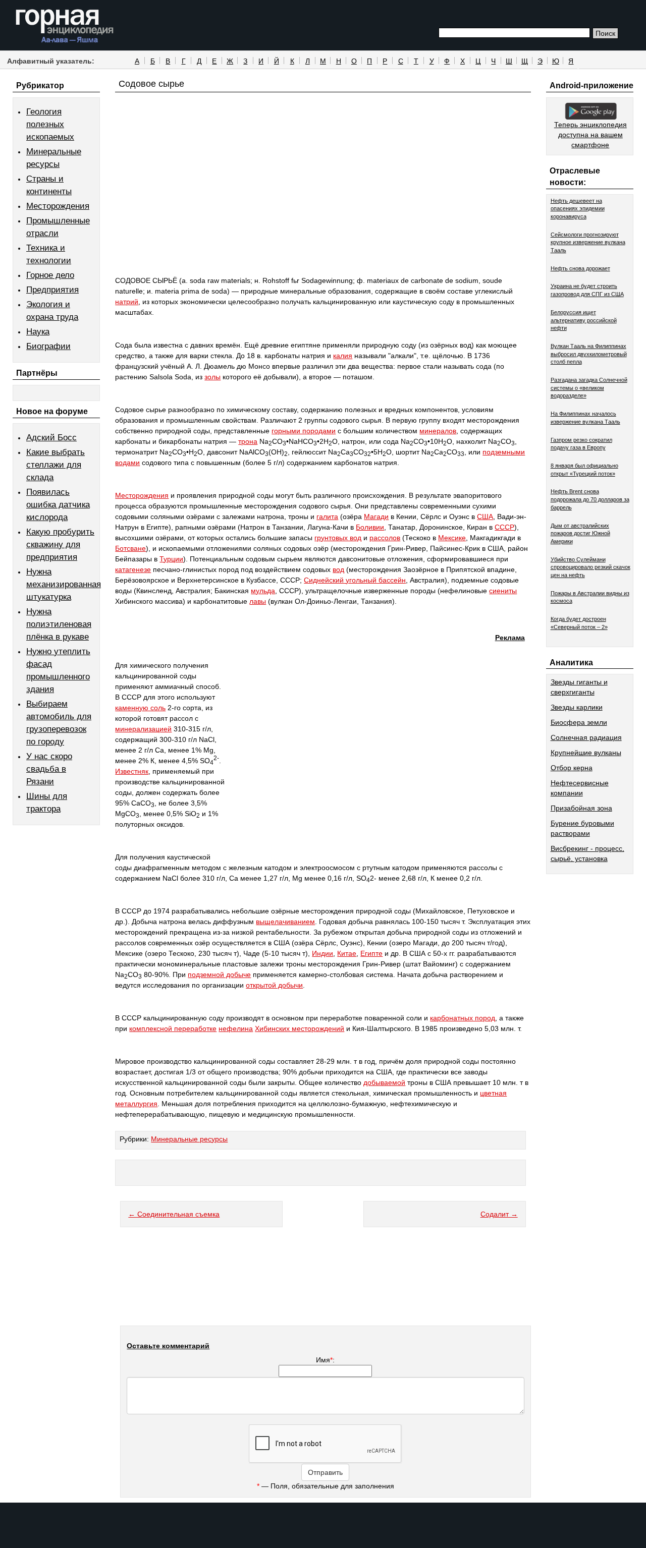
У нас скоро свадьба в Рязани (49, 769)
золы (212, 377)
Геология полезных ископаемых (50, 124)
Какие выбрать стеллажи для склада (55, 464)
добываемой (384, 1082)
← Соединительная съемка (174, 1214)
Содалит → (499, 1214)
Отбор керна (572, 768)
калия (342, 356)
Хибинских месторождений (299, 1028)
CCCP (504, 527)
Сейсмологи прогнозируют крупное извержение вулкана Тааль (588, 242)
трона (247, 441)
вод (338, 569)
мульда (263, 591)
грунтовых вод (337, 538)
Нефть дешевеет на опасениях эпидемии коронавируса (578, 208)
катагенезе (133, 569)
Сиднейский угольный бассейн (355, 580)
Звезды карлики (577, 707)
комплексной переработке (173, 1028)
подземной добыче (219, 974)
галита (327, 516)
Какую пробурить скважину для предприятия (60, 544)
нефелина (236, 1028)
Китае (346, 953)
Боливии (370, 527)
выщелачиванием (285, 922)
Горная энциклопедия (65, 26)
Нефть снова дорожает (580, 268)
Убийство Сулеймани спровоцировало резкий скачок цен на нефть (590, 567)
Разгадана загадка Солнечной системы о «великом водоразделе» (589, 387)
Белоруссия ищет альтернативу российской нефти (584, 320)
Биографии (48, 346)
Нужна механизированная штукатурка (63, 584)
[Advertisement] (322, 202)
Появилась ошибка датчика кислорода (58, 504)
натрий (126, 302)
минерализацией (143, 729)
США (485, 516)
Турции (171, 559)
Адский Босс (51, 437)
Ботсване (130, 548)
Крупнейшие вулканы (586, 753)
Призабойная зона (581, 808)
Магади (376, 516)
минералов (437, 431)
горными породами (304, 431)
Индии (322, 953)
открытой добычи (274, 985)
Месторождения (57, 206)
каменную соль (140, 708)
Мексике (452, 538)
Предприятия (52, 290)
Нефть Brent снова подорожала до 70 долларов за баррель (590, 499)
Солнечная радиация (586, 737)
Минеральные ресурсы (189, 1139)
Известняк (131, 771)
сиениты (503, 591)
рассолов (384, 538)
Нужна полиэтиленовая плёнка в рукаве (58, 624)
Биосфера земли (579, 722)
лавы (257, 601)
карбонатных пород (462, 1018)
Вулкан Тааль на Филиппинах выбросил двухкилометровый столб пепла (589, 354)
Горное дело (50, 275)
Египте (371, 953)
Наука (37, 331)
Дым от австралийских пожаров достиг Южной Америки (580, 533)
